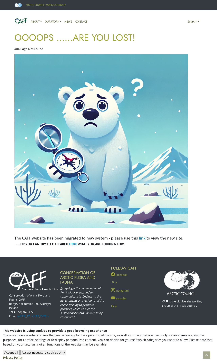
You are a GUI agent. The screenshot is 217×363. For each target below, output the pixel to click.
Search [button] (192, 21)
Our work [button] (52, 21)
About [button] (35, 21)
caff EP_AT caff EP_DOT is (33, 316)
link (142, 238)
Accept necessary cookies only (43, 352)
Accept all (11, 352)
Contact (81, 21)
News (68, 21)
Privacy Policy (13, 358)
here (73, 244)
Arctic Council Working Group (45, 4)
